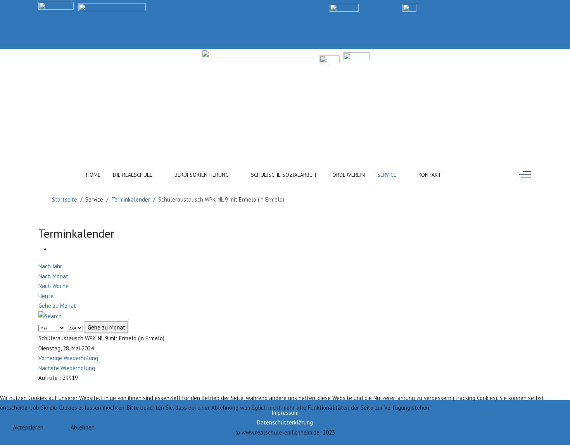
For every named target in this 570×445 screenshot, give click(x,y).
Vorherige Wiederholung (68, 358)
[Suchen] (467, 173)
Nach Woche (53, 286)
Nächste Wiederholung (66, 368)
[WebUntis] (344, 7)
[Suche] (50, 315)
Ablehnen (83, 427)
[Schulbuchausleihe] (528, 7)
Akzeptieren (28, 427)
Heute (46, 296)
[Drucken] (53, 249)
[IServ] (409, 7)
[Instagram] (490, 7)
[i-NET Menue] (451, 7)
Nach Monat (53, 276)
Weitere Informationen (285, 440)
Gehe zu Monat (57, 305)
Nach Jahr (50, 266)
